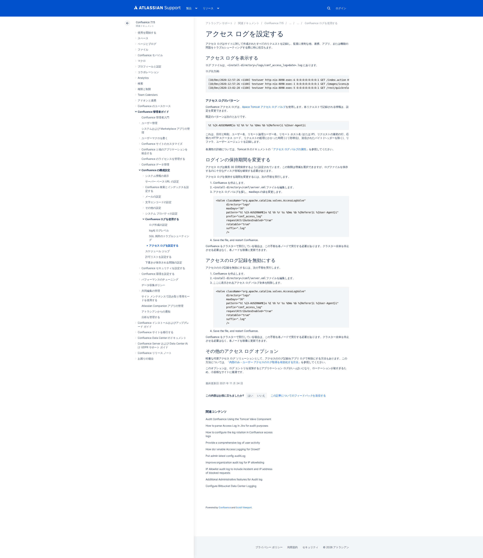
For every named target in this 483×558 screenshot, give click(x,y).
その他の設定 (153, 207)
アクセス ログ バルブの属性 (289, 149)
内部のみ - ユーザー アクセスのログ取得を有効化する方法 (263, 362)
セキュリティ (310, 547)
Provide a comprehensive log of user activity (233, 442)
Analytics (143, 77)
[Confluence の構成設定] (298, 23)
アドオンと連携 (147, 100)
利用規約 (292, 547)
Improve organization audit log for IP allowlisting (235, 462)
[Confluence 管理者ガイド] (290, 23)
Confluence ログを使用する (162, 219)
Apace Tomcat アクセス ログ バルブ (264, 106)
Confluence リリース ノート (155, 352)
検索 (329, 8)
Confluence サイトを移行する (155, 332)
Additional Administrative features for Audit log (234, 479)
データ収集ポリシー (153, 285)
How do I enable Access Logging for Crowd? (233, 449)
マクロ (142, 60)
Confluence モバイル (150, 55)
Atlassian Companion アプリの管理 (162, 305)
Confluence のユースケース (154, 106)
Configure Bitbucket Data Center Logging (231, 486)
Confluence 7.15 (145, 22)
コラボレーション (148, 72)
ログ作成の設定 (158, 224)
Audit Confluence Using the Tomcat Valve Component (238, 419)
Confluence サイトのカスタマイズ (162, 143)
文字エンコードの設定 (158, 202)
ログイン (341, 8)
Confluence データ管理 (155, 164)
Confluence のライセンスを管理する (163, 158)
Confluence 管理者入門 (155, 117)
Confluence (225, 507)
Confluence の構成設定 (156, 170)
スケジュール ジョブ (157, 251)
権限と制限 (144, 89)
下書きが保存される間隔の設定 (163, 262)
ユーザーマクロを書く (155, 138)
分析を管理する (151, 317)
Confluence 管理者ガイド (153, 111)
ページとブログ (147, 43)
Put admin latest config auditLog (225, 455)
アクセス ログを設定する (163, 245)
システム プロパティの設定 (161, 213)
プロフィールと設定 (149, 66)
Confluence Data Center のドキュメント (162, 337)
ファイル (143, 49)
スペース (143, 38)
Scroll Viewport (244, 507)
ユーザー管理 (149, 123)
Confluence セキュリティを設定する (163, 268)
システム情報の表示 (157, 175)
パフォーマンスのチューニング (160, 279)
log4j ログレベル (159, 230)
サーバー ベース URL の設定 (162, 181)
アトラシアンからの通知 (156, 311)
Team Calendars (148, 94)
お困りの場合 (146, 358)
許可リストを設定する (158, 256)
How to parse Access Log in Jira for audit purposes (237, 425)
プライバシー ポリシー (268, 547)
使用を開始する (147, 32)
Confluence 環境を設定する (158, 273)
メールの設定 (153, 196)
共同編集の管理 (151, 290)
